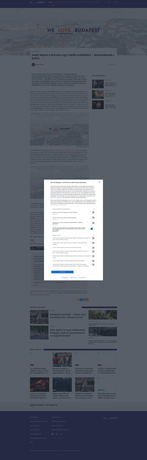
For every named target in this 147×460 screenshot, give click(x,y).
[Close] (100, 182)
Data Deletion (65, 277)
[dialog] (73, 230)
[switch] (92, 212)
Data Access (73, 277)
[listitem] (73, 209)
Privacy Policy (82, 277)
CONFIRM (62, 272)
